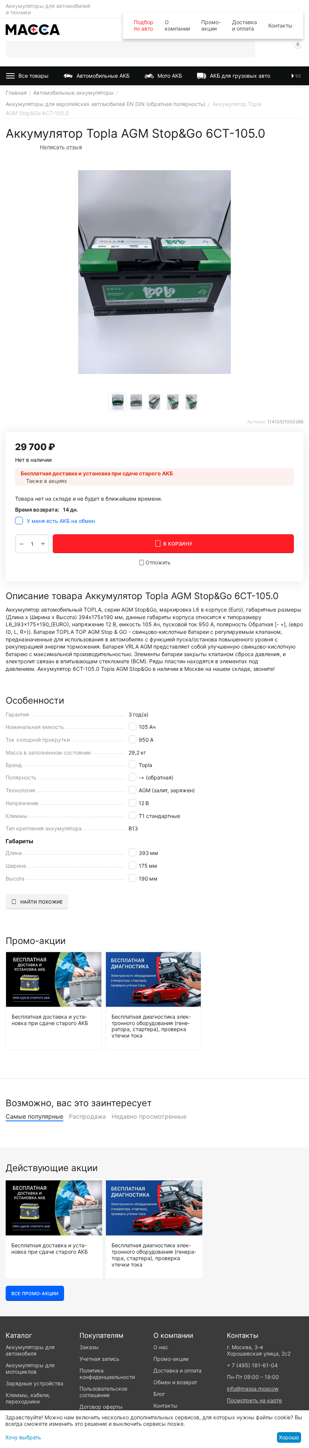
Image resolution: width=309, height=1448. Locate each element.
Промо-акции (211, 25)
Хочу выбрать (23, 1437)
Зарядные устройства (34, 1383)
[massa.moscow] (33, 29)
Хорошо (289, 1437)
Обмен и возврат (175, 1382)
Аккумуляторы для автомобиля (30, 1350)
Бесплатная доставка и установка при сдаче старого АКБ (50, 1020)
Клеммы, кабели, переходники (28, 1398)
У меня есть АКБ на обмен (61, 521)
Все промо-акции (34, 1293)
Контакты (280, 25)
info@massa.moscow (252, 1388)
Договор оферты (101, 1406)
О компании (177, 25)
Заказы (89, 1347)
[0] (297, 50)
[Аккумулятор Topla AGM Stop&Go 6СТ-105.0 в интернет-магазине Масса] (154, 272)
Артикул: (256, 421)
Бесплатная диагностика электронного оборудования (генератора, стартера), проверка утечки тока (151, 1026)
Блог (159, 1394)
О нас (160, 1347)
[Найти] (247, 49)
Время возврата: (37, 509)
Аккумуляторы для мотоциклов (30, 1368)
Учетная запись (99, 1359)
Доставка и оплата (244, 25)
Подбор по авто (143, 25)
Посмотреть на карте (254, 1400)
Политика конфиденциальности (107, 1373)
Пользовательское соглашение (103, 1391)
